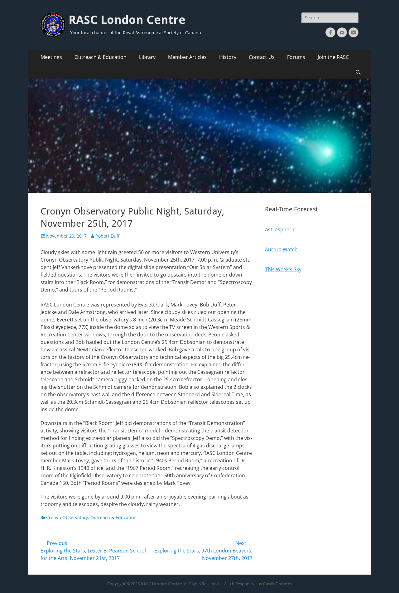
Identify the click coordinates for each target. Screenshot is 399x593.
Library (147, 57)
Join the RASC (333, 57)
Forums (296, 57)
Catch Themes (277, 583)
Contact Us (262, 57)
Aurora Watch (281, 249)
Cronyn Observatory (67, 517)
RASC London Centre (127, 20)
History (227, 57)
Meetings (51, 57)
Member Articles (187, 57)
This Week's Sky (283, 269)
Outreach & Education (101, 57)
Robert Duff (107, 236)
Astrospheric (280, 229)
